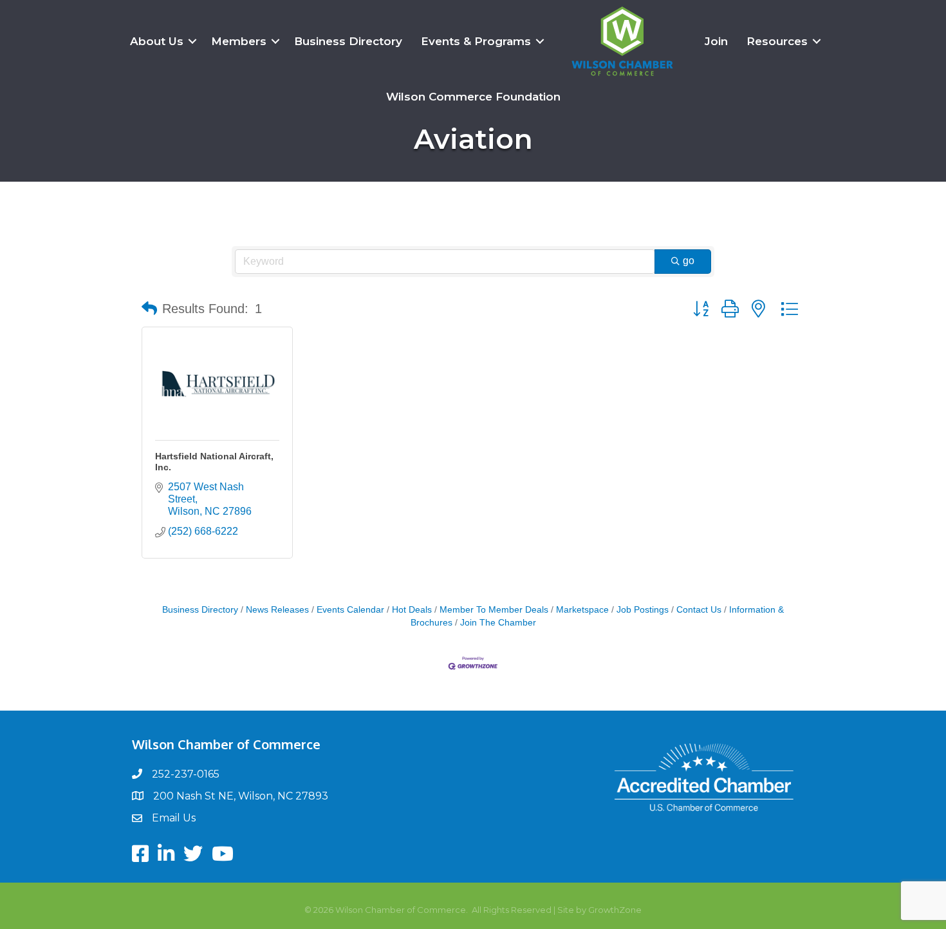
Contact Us (698, 610)
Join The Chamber (498, 622)
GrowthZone (615, 910)
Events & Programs (476, 41)
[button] (149, 308)
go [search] (688, 260)
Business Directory (348, 41)
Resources (777, 41)
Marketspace (582, 610)
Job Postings (643, 610)
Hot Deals (412, 610)
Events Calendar (350, 610)
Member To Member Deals (494, 610)
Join (716, 41)
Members (238, 41)
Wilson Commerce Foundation (473, 96)
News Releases (277, 610)
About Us (156, 41)
